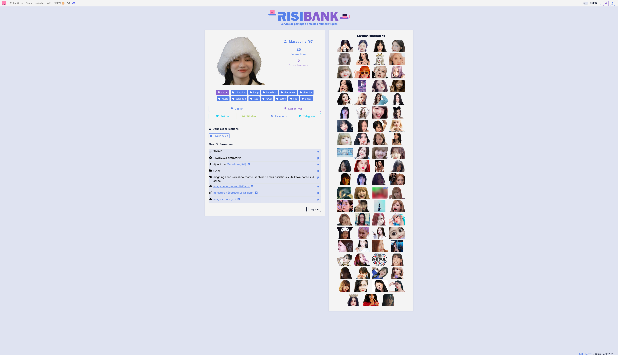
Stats (29, 3)
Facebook (281, 116)
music (224, 98)
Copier (238, 108)
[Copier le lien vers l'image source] (317, 199)
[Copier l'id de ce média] (317, 151)
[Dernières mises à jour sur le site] (600, 3)
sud (295, 98)
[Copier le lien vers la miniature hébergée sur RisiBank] (317, 193)
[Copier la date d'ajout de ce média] (317, 158)
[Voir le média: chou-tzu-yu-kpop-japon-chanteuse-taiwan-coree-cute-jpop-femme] (380, 286)
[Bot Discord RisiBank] (74, 3)
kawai (268, 98)
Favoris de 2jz (220, 135)
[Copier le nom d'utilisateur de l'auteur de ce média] (317, 164)
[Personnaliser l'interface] (606, 3)
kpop (256, 92)
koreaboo (271, 92)
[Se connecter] (612, 3)
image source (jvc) (224, 199)
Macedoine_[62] (301, 41)
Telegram (309, 116)
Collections (16, 3)
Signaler (314, 209)
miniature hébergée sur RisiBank (233, 192)
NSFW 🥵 (59, 3)
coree (282, 98)
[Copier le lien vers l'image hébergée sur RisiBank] (317, 186)
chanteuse (289, 92)
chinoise (307, 92)
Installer (40, 3)
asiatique (240, 98)
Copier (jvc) (294, 108)
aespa (308, 98)
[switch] (585, 3)
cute (255, 98)
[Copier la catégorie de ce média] (317, 171)
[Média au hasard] (68, 3)
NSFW (593, 3)
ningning (240, 92)
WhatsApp (252, 116)
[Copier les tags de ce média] (317, 177)
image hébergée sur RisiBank (231, 186)
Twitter (224, 116)
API (49, 3)
